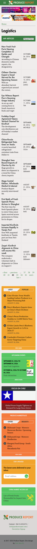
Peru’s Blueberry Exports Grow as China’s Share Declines (19, 308)
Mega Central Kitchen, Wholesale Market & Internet (10, 183)
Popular (25, 290)
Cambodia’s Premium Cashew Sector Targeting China (19, 338)
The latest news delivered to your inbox (17, 468)
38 (29, 272)
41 (9, 275)
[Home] (21, 2)
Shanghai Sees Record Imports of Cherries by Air (9, 162)
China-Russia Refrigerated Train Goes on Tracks (9, 142)
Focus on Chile (18, 388)
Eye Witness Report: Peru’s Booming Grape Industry (10, 98)
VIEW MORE (18, 348)
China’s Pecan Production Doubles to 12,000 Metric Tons (19, 317)
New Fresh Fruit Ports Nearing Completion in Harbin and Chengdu (8, 52)
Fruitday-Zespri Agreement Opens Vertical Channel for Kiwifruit (10, 120)
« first (5, 272)
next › (31, 275)
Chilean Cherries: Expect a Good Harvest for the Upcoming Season (9, 76)
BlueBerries (12, 439)
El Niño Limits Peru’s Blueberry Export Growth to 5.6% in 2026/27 (20, 328)
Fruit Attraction (10, 375)
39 (33, 272)
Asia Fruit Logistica (11, 366)
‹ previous (13, 272)
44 (22, 275)
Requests (25, 422)
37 (25, 272)
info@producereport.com (18, 526)
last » (18, 277)
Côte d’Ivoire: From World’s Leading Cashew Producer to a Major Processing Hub (19, 298)
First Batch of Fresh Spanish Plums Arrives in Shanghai (10, 201)
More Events (18, 379)
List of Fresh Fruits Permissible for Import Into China (15, 498)
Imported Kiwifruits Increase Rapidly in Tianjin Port (10, 227)
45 (26, 275)
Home (4, 24)
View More (18, 454)
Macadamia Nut (13, 448)
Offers (10, 422)
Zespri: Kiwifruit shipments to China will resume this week (10, 249)
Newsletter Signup (18, 529)
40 (4, 275)
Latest (10, 290)
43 (17, 275)
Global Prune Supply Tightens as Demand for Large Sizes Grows (18, 406)
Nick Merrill (19, 543)
